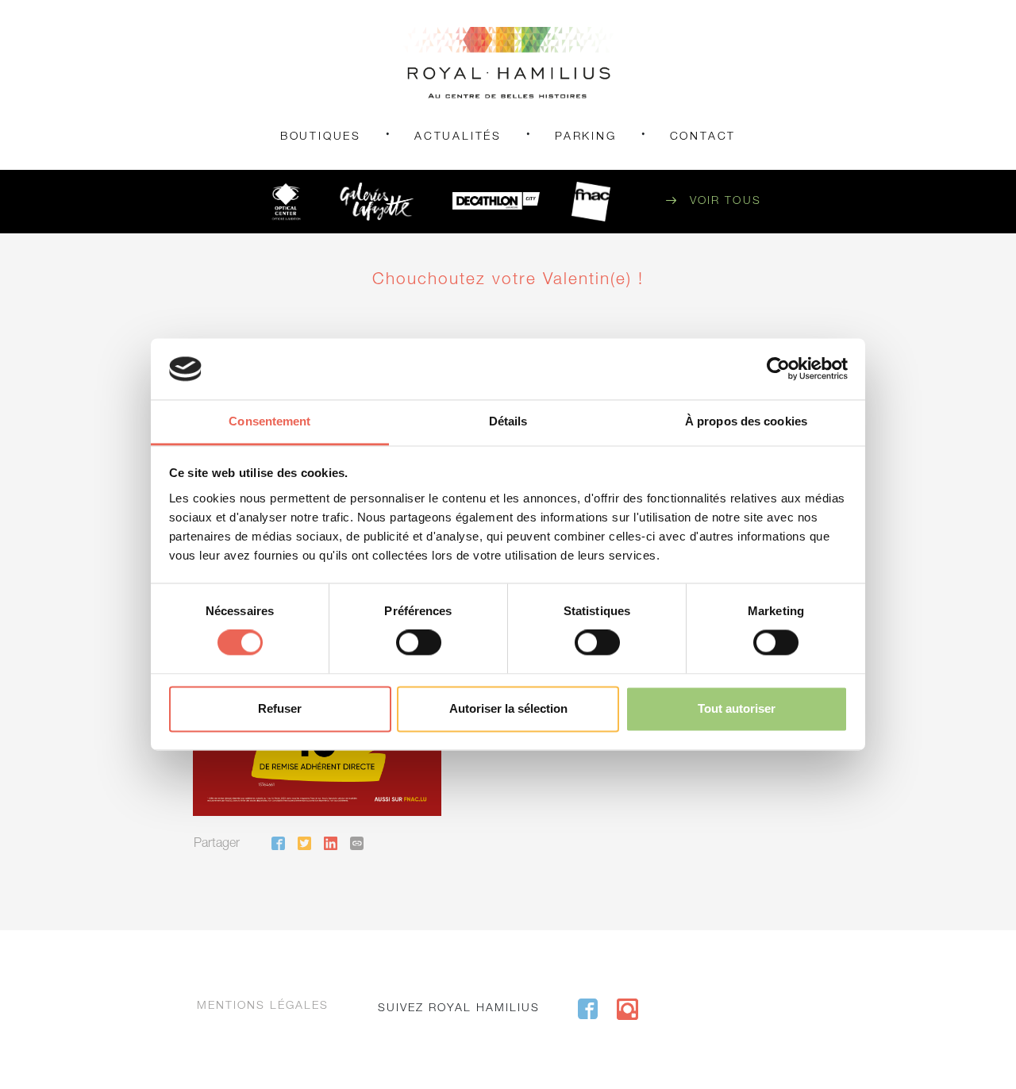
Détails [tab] (508, 421)
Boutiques (320, 137)
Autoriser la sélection (508, 708)
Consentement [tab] (269, 421)
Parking (586, 137)
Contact (703, 137)
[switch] (418, 643)
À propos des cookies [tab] (746, 421)
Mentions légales (263, 1006)
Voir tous (725, 201)
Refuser (280, 708)
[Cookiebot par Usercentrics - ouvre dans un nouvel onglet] (778, 369)
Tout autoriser (736, 708)
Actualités (458, 137)
